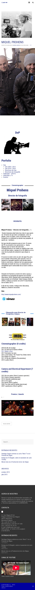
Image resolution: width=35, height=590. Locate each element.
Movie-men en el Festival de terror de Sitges (15, 462)
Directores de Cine (10, 170)
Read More (6, 424)
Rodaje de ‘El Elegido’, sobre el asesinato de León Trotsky (16, 458)
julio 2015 (4, 474)
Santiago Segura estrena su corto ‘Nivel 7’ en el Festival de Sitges (15, 454)
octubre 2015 (5, 472)
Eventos (5, 177)
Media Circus (16, 45)
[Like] (31, 45)
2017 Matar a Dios (7, 351)
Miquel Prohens (12, 42)
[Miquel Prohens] (17, 24)
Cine (4, 165)
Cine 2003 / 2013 (10, 167)
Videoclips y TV (8, 175)
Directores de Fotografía (12, 172)
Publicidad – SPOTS (9, 174)
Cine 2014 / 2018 (10, 168)
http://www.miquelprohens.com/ (11, 294)
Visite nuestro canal (7, 576)
